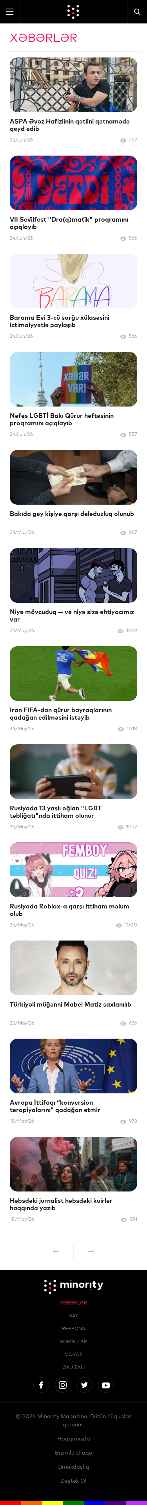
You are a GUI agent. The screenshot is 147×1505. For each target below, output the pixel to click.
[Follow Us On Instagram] (63, 1385)
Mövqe (73, 1355)
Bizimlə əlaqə (73, 1453)
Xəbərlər (73, 1303)
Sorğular (73, 1342)
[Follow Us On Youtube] (106, 1385)
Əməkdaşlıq (73, 1467)
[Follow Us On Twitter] (84, 1385)
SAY (73, 1316)
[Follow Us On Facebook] (41, 1385)
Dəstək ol (73, 1481)
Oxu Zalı (73, 1367)
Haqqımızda (73, 1439)
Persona (73, 1329)
